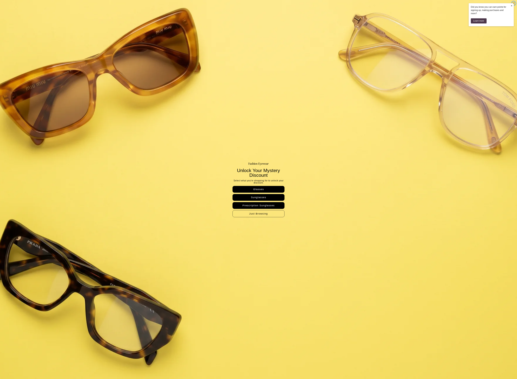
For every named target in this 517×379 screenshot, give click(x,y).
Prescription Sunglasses (258, 205)
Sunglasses (258, 197)
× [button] (511, 5)
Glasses (258, 189)
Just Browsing (258, 213)
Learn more (478, 21)
